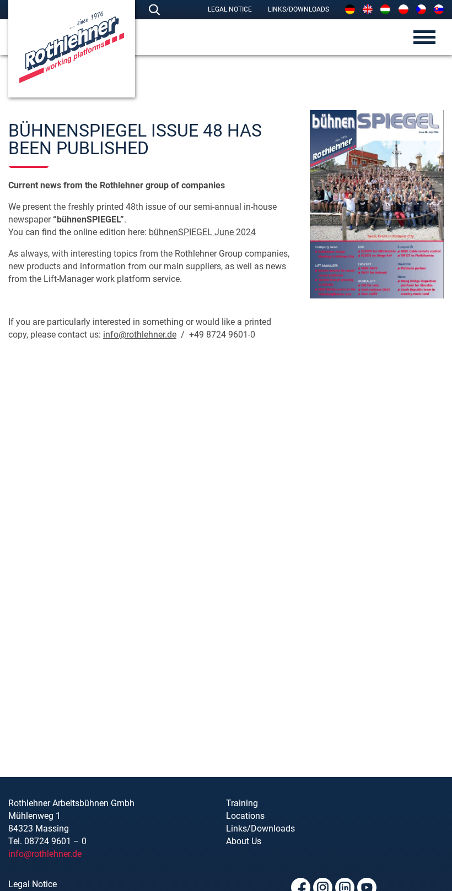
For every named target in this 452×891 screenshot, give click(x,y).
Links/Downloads (298, 9)
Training (242, 803)
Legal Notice (230, 9)
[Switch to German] (350, 9)
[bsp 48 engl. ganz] (377, 204)
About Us (243, 841)
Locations (245, 816)
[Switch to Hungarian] (385, 9)
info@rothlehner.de (139, 334)
